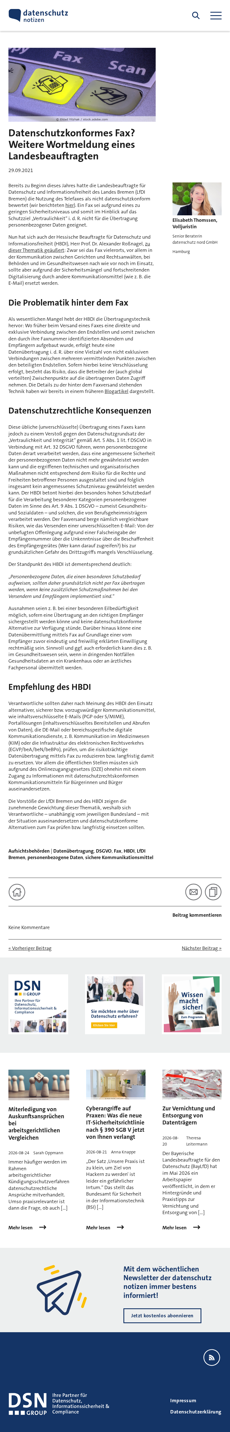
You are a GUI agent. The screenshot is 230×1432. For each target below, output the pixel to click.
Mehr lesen (21, 1228)
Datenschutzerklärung (196, 1411)
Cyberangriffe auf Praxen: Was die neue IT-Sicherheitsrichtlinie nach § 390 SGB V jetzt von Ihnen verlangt (115, 1123)
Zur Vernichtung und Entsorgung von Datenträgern (188, 1115)
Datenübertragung (73, 851)
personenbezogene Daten (55, 857)
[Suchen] (196, 15)
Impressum (183, 1400)
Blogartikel (116, 391)
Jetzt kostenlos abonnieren (162, 1315)
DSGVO (104, 851)
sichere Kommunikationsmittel (119, 857)
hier (69, 205)
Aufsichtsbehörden (29, 851)
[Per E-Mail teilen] (193, 892)
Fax (117, 851)
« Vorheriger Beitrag (30, 948)
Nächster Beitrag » (202, 948)
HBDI (129, 851)
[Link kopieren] (213, 892)
